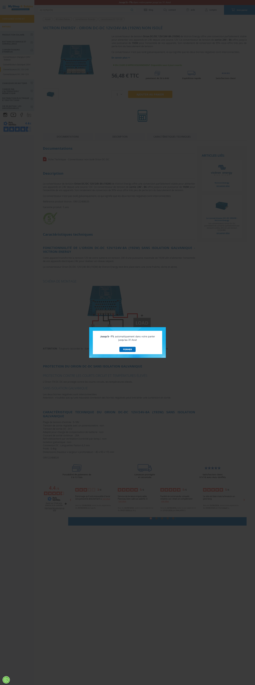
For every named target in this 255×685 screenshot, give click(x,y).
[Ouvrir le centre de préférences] (6, 680)
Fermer (127, 349)
